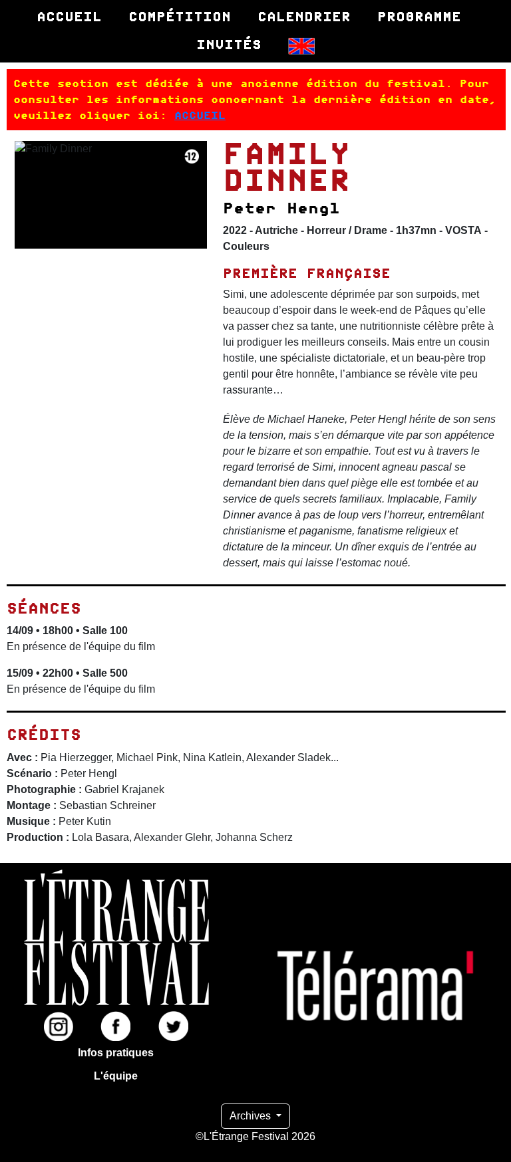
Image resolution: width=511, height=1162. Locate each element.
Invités (228, 44)
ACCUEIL (200, 115)
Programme (419, 16)
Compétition (179, 16)
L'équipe (116, 1076)
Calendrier (304, 16)
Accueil (69, 16)
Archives (251, 1115)
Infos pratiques (116, 1052)
